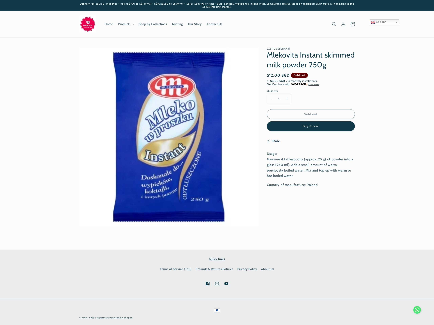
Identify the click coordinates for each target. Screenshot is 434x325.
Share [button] (276, 141)
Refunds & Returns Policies (214, 269)
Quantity (272, 91)
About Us (267, 269)
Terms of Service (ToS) (176, 269)
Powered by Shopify (121, 317)
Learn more (313, 84)
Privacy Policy (247, 269)
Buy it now (311, 126)
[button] (126, 24)
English (381, 21)
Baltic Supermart (99, 317)
